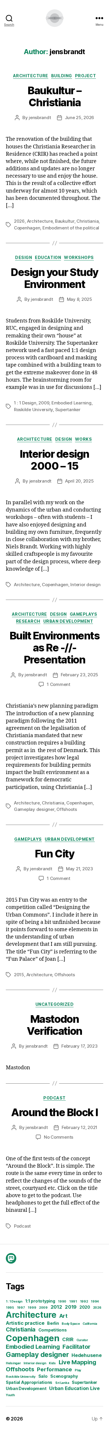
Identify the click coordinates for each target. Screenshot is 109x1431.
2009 (43, 403)
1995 (10, 1308)
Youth (10, 1395)
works (83, 439)
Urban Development (26, 1388)
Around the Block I (54, 1112)
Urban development (68, 621)
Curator (82, 1340)
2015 (19, 974)
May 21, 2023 (79, 868)
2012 (56, 1307)
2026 (19, 221)
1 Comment (58, 684)
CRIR (68, 1339)
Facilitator (76, 1346)
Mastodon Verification (54, 1025)
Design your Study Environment (54, 278)
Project (85, 75)
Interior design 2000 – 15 (54, 459)
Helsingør (13, 1363)
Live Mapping (77, 1362)
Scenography (64, 1376)
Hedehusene (86, 1355)
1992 (84, 1301)
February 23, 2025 (80, 674)
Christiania (87, 221)
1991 (73, 1301)
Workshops (79, 257)
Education (48, 257)
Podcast (54, 1097)
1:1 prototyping (40, 1300)
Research (28, 621)
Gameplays (83, 614)
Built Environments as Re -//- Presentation (54, 647)
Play (78, 1370)
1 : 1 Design (25, 403)
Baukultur (64, 221)
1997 (21, 1308)
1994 (95, 1301)
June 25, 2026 (79, 117)
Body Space (71, 1324)
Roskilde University (33, 409)
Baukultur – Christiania (54, 96)
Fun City (54, 853)
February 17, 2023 (79, 1046)
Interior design (85, 584)
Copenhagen (27, 228)
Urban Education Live (74, 1388)
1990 (62, 1301)
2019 (70, 1307)
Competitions (52, 1329)
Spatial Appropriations (29, 1382)
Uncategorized (54, 1004)
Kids (52, 1363)
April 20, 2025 (79, 481)
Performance (54, 1369)
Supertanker (68, 409)
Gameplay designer (34, 809)
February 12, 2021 (80, 1127)
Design (23, 257)
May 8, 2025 (79, 299)
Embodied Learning (71, 403)
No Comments (58, 1137)
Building (61, 75)
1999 (32, 1308)
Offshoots (66, 809)
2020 (84, 1307)
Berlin (53, 1323)
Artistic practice (25, 1323)
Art (63, 1315)
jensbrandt (40, 117)
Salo (43, 1376)
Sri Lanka (62, 1383)
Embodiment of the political (70, 228)
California (90, 1324)
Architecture (30, 75)
